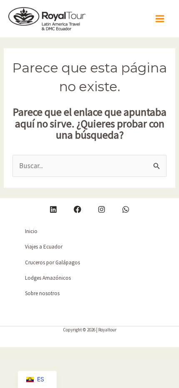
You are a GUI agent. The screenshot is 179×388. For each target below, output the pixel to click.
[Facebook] (77, 209)
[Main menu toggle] (160, 19)
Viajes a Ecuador (43, 246)
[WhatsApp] (125, 209)
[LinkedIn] (53, 209)
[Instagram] (101, 209)
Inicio (31, 231)
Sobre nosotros (42, 293)
